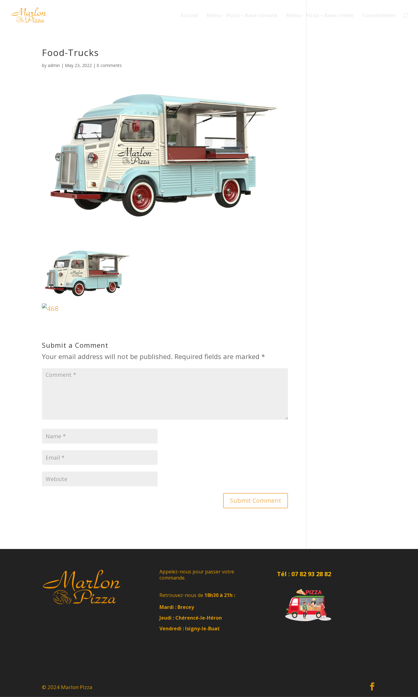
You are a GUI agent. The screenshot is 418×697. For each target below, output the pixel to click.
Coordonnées (379, 16)
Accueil (189, 16)
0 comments (109, 65)
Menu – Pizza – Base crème (320, 16)
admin (54, 65)
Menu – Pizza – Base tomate (242, 16)
